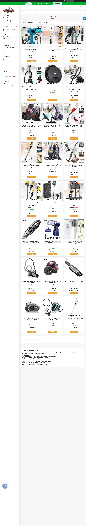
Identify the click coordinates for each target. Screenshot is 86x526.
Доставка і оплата (6, 56)
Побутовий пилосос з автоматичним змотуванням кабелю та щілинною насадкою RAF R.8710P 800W (74, 88)
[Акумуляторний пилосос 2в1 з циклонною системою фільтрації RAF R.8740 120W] (52, 191)
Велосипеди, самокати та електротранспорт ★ (8, 33)
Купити (31, 61)
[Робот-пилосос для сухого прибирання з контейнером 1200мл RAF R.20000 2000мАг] (52, 75)
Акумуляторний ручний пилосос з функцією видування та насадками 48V (31, 49)
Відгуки (4, 62)
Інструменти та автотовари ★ (9, 40)
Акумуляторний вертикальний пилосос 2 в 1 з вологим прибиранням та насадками (31, 165)
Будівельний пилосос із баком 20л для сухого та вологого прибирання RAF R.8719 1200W (74, 204)
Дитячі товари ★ (6, 38)
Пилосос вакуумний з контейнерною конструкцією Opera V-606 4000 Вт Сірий (31, 319)
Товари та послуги (6, 26)
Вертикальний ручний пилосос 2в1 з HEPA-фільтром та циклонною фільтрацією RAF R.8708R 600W (74, 126)
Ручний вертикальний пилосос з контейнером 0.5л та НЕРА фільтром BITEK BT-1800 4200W (74, 165)
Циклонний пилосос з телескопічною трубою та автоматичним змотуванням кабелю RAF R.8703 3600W (31, 126)
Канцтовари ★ (6, 49)
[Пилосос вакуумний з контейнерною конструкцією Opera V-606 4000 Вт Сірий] (31, 306)
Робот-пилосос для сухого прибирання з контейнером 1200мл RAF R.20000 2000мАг (53, 87)
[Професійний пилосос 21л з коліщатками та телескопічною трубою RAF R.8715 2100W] (52, 152)
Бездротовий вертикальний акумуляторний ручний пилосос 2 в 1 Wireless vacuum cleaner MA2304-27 (74, 320)
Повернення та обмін (7, 53)
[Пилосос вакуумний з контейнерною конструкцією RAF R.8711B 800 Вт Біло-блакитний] (52, 306)
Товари (37, 6)
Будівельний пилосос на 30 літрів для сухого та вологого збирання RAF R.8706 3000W (74, 49)
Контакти (4, 59)
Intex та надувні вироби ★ (8, 47)
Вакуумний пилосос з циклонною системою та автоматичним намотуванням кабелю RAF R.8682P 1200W (53, 126)
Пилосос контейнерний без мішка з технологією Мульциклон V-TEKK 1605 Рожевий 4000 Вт (53, 281)
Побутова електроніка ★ (45, 12)
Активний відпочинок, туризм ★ (9, 30)
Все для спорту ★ (6, 36)
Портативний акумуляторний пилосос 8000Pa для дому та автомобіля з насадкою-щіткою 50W (74, 242)
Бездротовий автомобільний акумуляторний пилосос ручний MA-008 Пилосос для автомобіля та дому (31, 242)
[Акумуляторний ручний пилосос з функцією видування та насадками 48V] (31, 36)
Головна (29, 6)
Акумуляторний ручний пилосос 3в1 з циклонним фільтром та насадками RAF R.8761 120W (31, 204)
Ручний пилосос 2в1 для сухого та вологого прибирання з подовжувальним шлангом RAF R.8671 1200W (31, 88)
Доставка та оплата (58, 6)
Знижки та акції (47, 6)
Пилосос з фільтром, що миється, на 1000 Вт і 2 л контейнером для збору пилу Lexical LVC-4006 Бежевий (31, 281)
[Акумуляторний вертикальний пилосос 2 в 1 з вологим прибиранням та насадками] (31, 152)
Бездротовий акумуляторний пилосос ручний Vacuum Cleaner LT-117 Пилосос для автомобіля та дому (53, 242)
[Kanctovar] (10, 10)
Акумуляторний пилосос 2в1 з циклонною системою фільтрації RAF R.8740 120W (52, 203)
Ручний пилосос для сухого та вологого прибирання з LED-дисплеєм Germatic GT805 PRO (53, 49)
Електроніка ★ (6, 45)
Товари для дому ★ (7, 43)
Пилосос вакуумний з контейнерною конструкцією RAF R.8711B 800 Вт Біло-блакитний (53, 320)
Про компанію (5, 65)
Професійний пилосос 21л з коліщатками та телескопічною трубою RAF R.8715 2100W (53, 165)
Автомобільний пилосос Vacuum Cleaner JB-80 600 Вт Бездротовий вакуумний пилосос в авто (74, 281)
